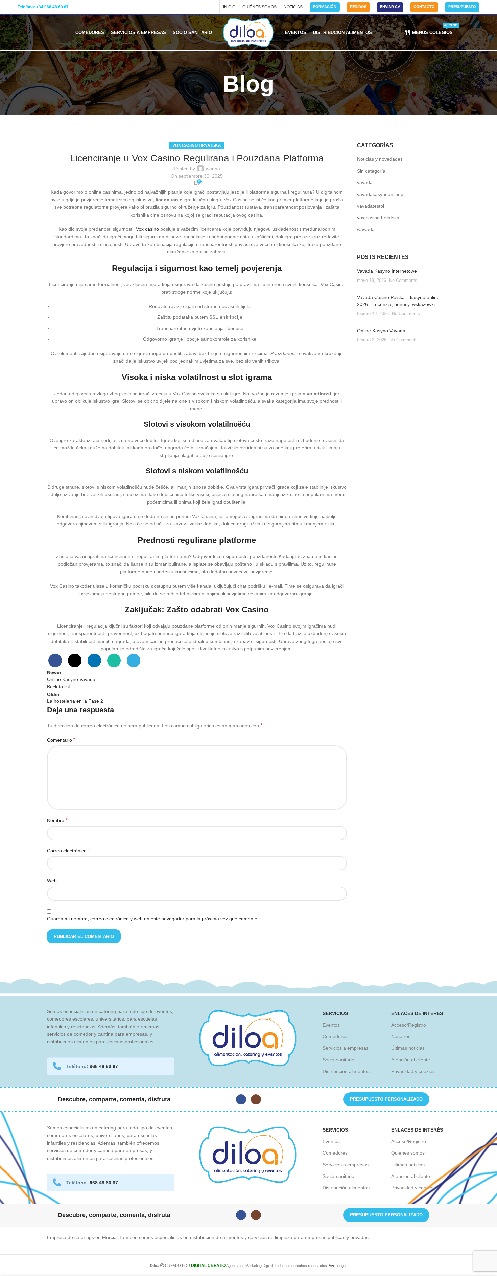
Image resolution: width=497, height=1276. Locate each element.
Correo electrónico (68, 850)
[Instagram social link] (86, 7)
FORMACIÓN (324, 7)
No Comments (403, 280)
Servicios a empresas (346, 1048)
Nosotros (400, 1036)
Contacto (424, 7)
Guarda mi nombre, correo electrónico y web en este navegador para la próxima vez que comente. (153, 918)
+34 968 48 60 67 (52, 7)
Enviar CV (390, 7)
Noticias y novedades (380, 159)
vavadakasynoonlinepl (380, 194)
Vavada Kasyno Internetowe (387, 271)
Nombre (57, 820)
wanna (213, 168)
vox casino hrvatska (196, 145)
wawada (366, 229)
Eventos (331, 1025)
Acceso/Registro (408, 1025)
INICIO (229, 7)
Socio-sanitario (338, 1059)
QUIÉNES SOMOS (259, 7)
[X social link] (74, 660)
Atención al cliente (410, 1059)
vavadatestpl (370, 206)
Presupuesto (462, 7)
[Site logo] (248, 32)
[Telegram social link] (133, 660)
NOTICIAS (293, 7)
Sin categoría (371, 171)
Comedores (335, 1036)
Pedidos (358, 7)
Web (52, 880)
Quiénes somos (408, 1153)
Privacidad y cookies (413, 1071)
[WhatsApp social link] (114, 660)
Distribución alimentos (346, 1071)
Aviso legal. (338, 1265)
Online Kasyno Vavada (381, 330)
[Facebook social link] (79, 7)
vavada (365, 182)
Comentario (61, 740)
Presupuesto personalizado (386, 1099)
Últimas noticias (408, 1048)
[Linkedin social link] (94, 660)
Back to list (58, 686)
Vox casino (147, 229)
